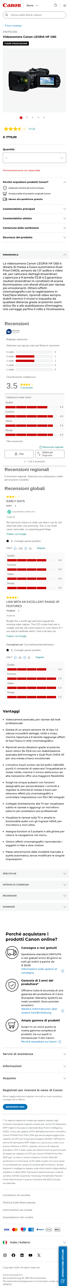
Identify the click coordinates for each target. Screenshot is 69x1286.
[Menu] (64, 5)
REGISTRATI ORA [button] (15, 1107)
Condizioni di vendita (16, 1195)
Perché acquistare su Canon (39, 1041)
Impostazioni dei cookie (18, 1217)
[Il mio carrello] (56, 5)
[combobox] (34, 14)
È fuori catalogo (13, 25)
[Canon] (12, 5)
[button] (21, 118)
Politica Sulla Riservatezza (19, 1202)
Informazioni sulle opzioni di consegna (39, 970)
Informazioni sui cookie (17, 1210)
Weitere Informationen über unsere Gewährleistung (39, 1010)
